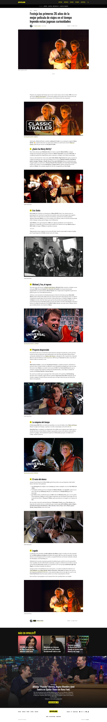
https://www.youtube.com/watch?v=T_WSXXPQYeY (31, 343)
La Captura (50, 6)
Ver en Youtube (53, 702)
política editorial (52, 716)
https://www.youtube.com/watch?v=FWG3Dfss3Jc (31, 473)
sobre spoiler (75, 711)
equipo (47, 716)
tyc (71, 711)
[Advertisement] (53, 82)
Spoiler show (53, 684)
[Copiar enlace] (76, 25)
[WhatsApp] (72, 25)
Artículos (35, 10)
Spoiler (31, 10)
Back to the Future (50, 287)
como (38, 570)
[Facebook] (75, 25)
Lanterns (45, 6)
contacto (68, 711)
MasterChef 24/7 (56, 6)
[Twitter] (73, 25)
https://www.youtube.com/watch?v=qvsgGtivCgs (31, 136)
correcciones (58, 716)
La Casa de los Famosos (64, 6)
